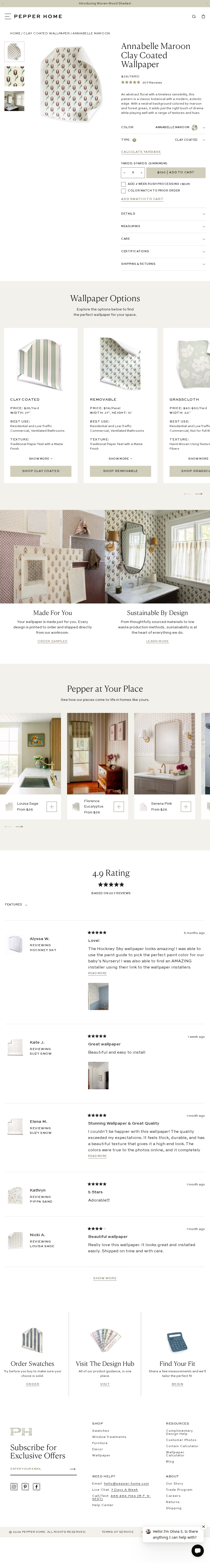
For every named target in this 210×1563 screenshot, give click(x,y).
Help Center (103, 1505)
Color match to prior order (154, 190)
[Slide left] (3, 4)
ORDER (32, 1384)
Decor (97, 1449)
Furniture (100, 1443)
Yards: (144, 163)
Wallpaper (101, 1455)
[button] (9, 16)
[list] (14, 76)
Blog (170, 1461)
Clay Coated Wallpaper (46, 33)
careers (173, 1496)
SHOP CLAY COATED (41, 471)
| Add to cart (176, 172)
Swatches (100, 1431)
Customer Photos (181, 1440)
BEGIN (177, 1384)
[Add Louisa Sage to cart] (52, 807)
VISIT (105, 1384)
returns (173, 1502)
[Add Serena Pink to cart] (186, 807)
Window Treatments (109, 1437)
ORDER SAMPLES (52, 641)
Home (15, 33)
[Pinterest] (25, 1486)
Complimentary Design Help (179, 1432)
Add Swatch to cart (142, 199)
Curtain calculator (182, 1446)
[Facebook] (36, 1486)
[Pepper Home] (38, 16)
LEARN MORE (157, 641)
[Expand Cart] (202, 16)
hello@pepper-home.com (126, 1483)
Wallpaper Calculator (175, 1454)
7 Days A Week (124, 1489)
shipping (174, 1508)
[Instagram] (14, 1486)
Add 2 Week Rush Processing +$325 (159, 184)
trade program (179, 1489)
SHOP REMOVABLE (120, 471)
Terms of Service (118, 1532)
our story (174, 1483)
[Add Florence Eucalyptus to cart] (119, 807)
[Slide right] (207, 4)
